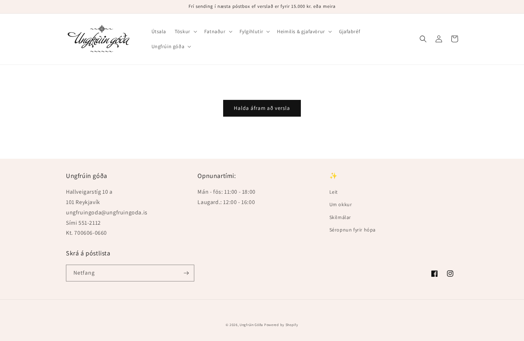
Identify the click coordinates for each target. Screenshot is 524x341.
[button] (185, 31)
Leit (333, 192)
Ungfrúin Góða (251, 324)
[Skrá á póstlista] (186, 273)
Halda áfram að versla (262, 108)
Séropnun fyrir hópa (352, 230)
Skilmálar (340, 217)
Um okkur (340, 204)
